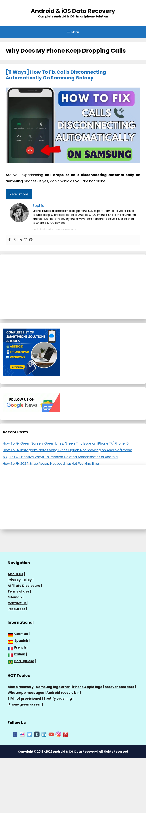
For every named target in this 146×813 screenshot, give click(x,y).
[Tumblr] (36, 734)
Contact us (17, 603)
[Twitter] (15, 240)
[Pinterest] (31, 240)
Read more (19, 194)
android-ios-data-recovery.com (54, 229)
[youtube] (51, 734)
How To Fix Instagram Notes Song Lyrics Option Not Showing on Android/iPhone (67, 450)
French (20, 647)
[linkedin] (44, 734)
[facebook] (15, 734)
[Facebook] (9, 240)
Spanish (21, 640)
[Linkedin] (20, 240)
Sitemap (15, 597)
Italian (19, 654)
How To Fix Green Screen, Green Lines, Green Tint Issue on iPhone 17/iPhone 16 (66, 443)
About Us (15, 574)
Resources (16, 609)
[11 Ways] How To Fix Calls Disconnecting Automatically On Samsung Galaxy (56, 75)
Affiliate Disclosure (24, 585)
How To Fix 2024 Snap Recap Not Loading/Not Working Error (51, 463)
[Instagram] (25, 240)
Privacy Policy (20, 580)
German (21, 633)
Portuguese (24, 661)
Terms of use (18, 591)
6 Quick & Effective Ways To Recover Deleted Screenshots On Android (60, 457)
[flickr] (22, 734)
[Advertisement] (73, 286)
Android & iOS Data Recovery (73, 11)
